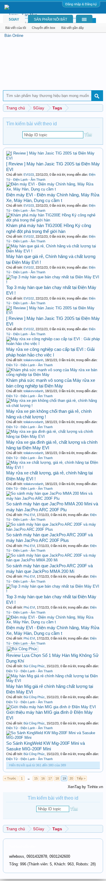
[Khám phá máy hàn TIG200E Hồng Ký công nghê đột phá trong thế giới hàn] (53, 220)
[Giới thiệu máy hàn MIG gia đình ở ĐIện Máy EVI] (51, 707)
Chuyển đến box (43, 27)
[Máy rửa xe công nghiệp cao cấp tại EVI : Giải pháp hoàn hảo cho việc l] (53, 343)
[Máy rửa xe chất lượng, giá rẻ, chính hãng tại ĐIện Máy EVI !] (53, 467)
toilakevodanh (33, 360)
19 (64, 778)
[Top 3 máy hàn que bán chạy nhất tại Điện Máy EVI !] (53, 282)
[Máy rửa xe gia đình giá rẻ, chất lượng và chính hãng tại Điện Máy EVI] (53, 436)
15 (36, 778)
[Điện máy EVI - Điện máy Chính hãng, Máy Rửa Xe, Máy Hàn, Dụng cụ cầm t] (53, 189)
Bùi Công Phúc (34, 666)
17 (50, 778)
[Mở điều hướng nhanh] (99, 108)
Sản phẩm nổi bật (50, 19)
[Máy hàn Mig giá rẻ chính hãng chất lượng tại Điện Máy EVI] (53, 680)
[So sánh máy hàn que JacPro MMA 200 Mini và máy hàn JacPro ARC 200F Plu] (53, 498)
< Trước (10, 778)
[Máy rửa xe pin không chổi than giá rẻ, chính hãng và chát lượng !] (53, 405)
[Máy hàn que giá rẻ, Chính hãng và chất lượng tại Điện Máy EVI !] (53, 251)
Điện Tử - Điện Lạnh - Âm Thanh (29, 365)
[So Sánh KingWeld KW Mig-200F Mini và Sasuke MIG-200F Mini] (53, 737)
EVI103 (29, 174)
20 (71, 778)
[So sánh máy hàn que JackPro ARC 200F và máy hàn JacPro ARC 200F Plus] (53, 529)
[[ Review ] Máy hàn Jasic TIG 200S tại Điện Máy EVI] (53, 158)
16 (43, 778)
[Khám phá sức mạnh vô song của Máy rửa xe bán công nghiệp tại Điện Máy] (53, 374)
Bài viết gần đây (72, 27)
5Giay (14, 19)
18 (57, 778)
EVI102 (29, 236)
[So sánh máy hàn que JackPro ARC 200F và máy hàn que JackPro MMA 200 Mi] (53, 560)
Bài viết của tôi (15, 27)
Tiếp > (81, 778)
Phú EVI (29, 515)
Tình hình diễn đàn (22, 846)
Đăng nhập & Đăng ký (81, 4)
